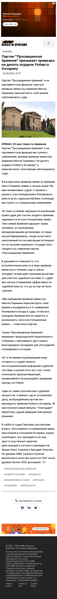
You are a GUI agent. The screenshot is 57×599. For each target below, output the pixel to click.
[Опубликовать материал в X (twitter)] (35, 507)
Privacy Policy (9, 584)
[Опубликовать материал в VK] (29, 507)
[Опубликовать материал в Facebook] (22, 507)
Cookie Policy (34, 584)
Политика (7, 52)
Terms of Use (22, 584)
